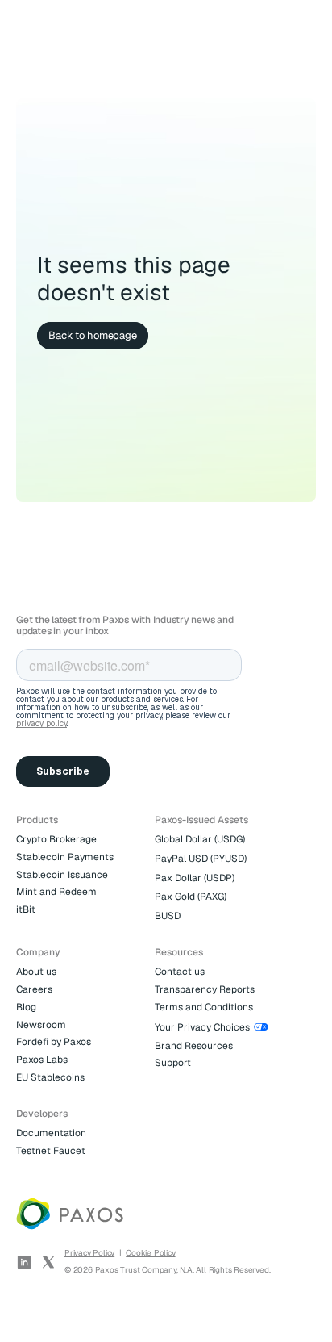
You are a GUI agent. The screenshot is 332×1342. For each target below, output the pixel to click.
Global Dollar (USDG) (200, 839)
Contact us (180, 971)
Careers (34, 989)
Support (173, 1062)
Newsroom (41, 1024)
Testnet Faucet (50, 1150)
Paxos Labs (42, 1059)
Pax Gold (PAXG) (190, 896)
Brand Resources (194, 1045)
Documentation (51, 1133)
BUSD (168, 915)
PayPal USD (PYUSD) (201, 858)
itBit (25, 909)
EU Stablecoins (50, 1077)
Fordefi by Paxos (53, 1041)
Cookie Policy (150, 1253)
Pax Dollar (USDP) (194, 878)
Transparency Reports (205, 989)
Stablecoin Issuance (62, 874)
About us (36, 971)
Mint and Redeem (56, 891)
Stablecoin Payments (65, 857)
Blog (26, 1007)
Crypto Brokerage (56, 839)
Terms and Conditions (204, 1007)
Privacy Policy (89, 1253)
